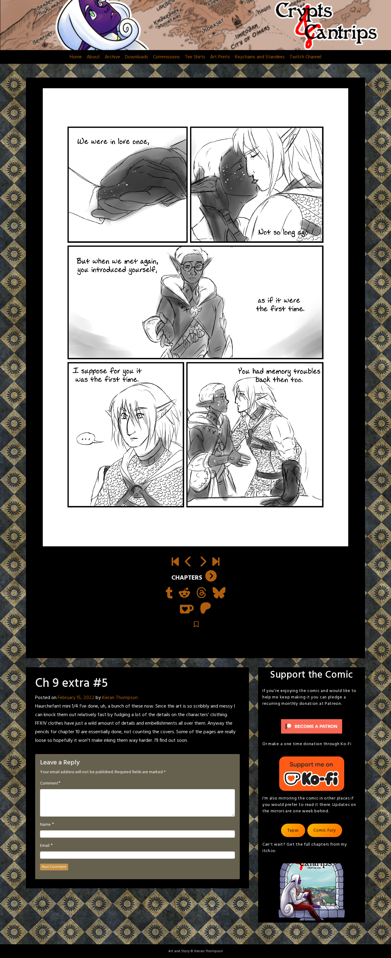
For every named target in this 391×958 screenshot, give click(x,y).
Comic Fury (324, 830)
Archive (112, 57)
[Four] (215, 562)
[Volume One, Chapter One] (175, 562)
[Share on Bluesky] (219, 593)
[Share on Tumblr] (169, 593)
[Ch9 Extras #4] (188, 562)
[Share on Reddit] (184, 593)
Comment (49, 784)
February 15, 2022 (76, 698)
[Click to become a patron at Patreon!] (311, 726)
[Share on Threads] (201, 593)
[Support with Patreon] (205, 609)
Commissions (166, 57)
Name (45, 825)
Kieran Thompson (120, 698)
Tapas (293, 830)
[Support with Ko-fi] (187, 609)
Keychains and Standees (260, 57)
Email (44, 846)
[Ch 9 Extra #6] (202, 562)
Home (76, 57)
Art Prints (220, 57)
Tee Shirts (195, 57)
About (93, 57)
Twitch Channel (305, 57)
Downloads (136, 57)
